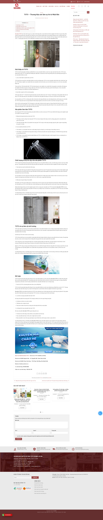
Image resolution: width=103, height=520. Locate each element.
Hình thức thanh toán (38, 485)
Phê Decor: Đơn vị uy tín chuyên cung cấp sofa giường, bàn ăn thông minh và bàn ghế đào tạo (81, 35)
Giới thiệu (45, 6)
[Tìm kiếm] (79, 6)
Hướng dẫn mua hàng (38, 483)
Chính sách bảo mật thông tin (40, 493)
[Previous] (15, 397)
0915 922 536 (87, 1)
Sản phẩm (51, 6)
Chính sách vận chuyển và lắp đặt (41, 489)
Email (34, 430)
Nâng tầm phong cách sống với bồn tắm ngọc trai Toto (25, 380)
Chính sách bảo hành (38, 487)
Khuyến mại (62, 6)
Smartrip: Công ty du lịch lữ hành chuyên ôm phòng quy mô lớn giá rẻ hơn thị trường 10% (80, 26)
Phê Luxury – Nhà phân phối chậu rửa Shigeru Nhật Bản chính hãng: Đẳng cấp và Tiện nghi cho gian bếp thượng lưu (81, 41)
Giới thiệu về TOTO (20, 25)
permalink (49, 377)
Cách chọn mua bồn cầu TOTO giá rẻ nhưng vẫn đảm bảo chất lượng (55, 380)
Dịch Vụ (56, 6)
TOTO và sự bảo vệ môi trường (22, 29)
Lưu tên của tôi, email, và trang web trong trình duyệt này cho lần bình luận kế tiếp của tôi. (35, 436)
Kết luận (18, 30)
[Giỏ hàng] (88, 6)
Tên (16, 430)
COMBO (68, 6)
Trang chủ (38, 6)
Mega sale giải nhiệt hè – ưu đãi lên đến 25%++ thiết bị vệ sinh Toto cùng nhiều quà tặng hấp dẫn (80, 21)
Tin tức (73, 6)
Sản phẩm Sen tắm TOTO (21, 26)
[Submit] (88, 12)
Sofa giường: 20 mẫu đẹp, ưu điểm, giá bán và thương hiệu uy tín (81, 30)
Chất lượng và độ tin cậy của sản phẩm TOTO (25, 28)
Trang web (54, 430)
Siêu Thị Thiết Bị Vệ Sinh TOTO (22, 355)
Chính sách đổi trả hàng (39, 491)
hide (27, 22)
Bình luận (17, 420)
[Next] (68, 397)
